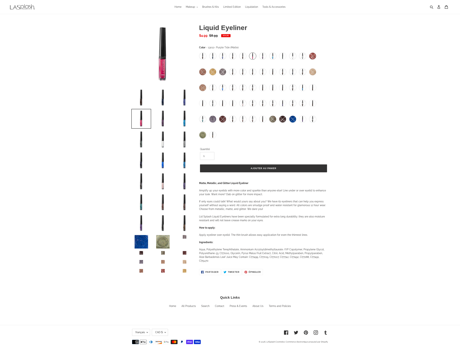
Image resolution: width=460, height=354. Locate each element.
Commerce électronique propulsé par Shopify (307, 342)
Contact (219, 306)
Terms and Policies (280, 306)
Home (172, 306)
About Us (257, 306)
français (140, 332)
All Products (188, 306)
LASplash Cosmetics (275, 342)
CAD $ (159, 332)
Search (205, 306)
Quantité (205, 149)
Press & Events (238, 306)
